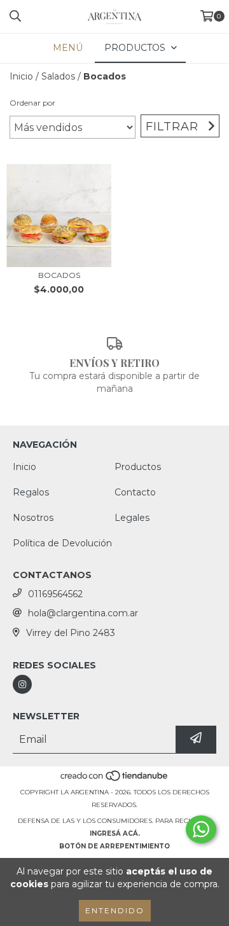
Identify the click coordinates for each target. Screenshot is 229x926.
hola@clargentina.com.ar (83, 613)
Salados (58, 76)
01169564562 (55, 594)
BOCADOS (59, 275)
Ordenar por (32, 102)
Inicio (21, 76)
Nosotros (33, 517)
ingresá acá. (115, 833)
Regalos (31, 492)
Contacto (135, 492)
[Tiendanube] (114, 779)
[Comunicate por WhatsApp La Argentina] (201, 829)
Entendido (114, 910)
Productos (137, 467)
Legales (131, 517)
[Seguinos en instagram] (22, 684)
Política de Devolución (62, 543)
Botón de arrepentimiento (114, 846)
